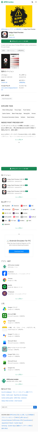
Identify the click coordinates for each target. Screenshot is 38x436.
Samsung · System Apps (9, 425)
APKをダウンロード (20, 41)
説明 (3, 50)
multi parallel (7, 217)
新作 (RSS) (5, 428)
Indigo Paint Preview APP (12, 122)
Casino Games (6, 113)
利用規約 (31, 414)
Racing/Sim (27, 113)
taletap (17, 213)
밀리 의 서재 (7, 213)
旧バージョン (11, 50)
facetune (16, 205)
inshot (17, 217)
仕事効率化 (21, 50)
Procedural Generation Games (10, 117)
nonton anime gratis (7, 398)
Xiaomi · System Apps (15, 423)
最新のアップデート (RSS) (24, 425)
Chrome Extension (7, 420)
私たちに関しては (22, 414)
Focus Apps (18, 110)
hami (29, 220)
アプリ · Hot (6, 261)
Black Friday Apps (17, 113)
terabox (22, 220)
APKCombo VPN (18, 420)
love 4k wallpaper (7, 392)
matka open (9, 395)
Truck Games (26, 110)
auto (34, 209)
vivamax (25, 213)
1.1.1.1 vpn (13, 220)
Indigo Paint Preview (16, 32)
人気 (2, 303)
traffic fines (17, 398)
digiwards (7, 224)
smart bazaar (18, 400)
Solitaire (23, 117)
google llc (25, 209)
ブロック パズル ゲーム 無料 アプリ (23, 392)
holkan (3, 395)
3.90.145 (6, 77)
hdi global (7, 205)
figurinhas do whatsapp (21, 395)
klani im (25, 205)
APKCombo (4, 29)
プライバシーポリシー (8, 417)
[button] (32, 2)
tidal (5, 220)
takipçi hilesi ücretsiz (8, 400)
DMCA (17, 417)
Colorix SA (12, 37)
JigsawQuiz (5, 423)
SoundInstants (28, 420)
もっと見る (18, 197)
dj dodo (25, 217)
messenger (7, 209)
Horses (34, 113)
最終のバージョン (7, 71)
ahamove (24, 398)
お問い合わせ (23, 417)
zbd (32, 205)
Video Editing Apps (7, 110)
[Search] (35, 407)
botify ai (33, 217)
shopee (17, 209)
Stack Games (30, 117)
